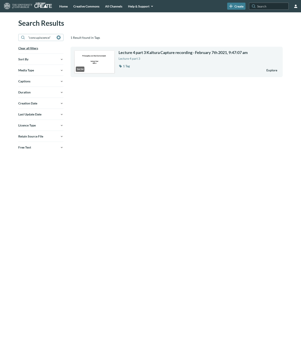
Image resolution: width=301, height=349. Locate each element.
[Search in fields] (58, 37)
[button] (124, 66)
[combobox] (40, 37)
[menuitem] (63, 6)
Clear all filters (28, 48)
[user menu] (295, 6)
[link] (236, 6)
